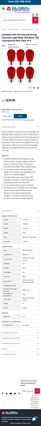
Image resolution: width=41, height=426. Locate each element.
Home (3, 29)
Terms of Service (34, 407)
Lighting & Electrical (13, 29)
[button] (20, 125)
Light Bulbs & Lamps (27, 29)
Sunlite (4, 45)
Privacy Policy (35, 404)
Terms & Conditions (16, 423)
